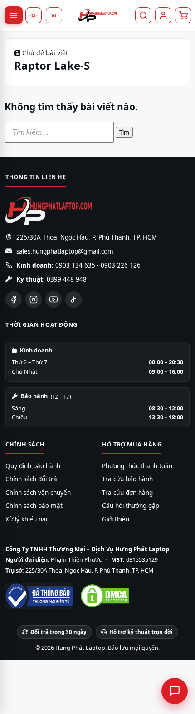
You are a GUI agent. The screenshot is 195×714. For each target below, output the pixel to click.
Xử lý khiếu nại (26, 519)
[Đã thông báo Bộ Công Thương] (39, 596)
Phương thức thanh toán (137, 466)
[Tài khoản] (163, 15)
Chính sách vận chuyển (38, 493)
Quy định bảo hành (32, 466)
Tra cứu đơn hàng (127, 493)
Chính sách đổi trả (31, 479)
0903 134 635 (75, 265)
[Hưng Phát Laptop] (97, 15)
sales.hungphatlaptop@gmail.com (64, 251)
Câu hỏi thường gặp (130, 506)
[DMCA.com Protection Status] (105, 595)
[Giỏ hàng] (183, 15)
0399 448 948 (67, 279)
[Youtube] (53, 299)
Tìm (124, 132)
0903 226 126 (121, 265)
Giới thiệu (115, 519)
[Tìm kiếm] (143, 15)
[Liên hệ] (174, 691)
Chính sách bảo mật (34, 506)
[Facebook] (13, 299)
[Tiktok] (73, 299)
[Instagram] (33, 299)
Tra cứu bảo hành (127, 479)
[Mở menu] (14, 15)
